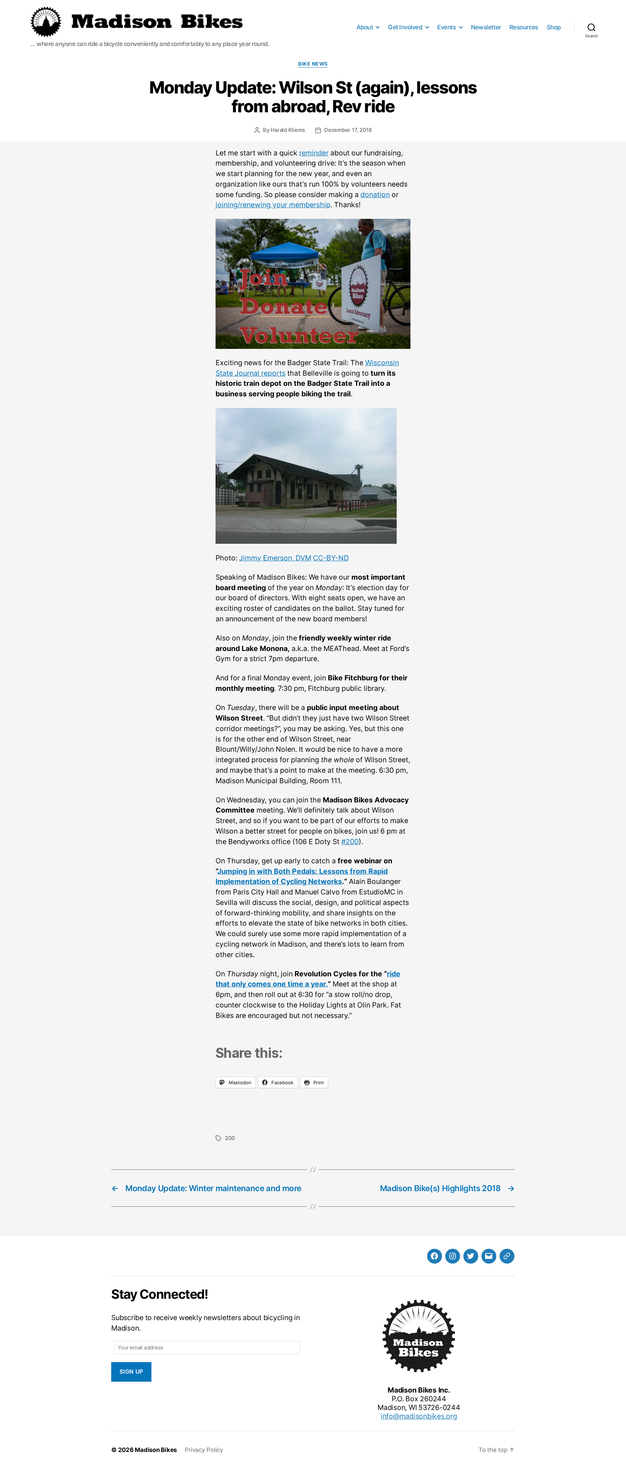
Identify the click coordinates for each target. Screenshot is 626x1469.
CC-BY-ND (331, 558)
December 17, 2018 (348, 130)
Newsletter (486, 27)
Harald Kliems (288, 130)
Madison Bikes (156, 1449)
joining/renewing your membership (273, 204)
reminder (314, 153)
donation (375, 194)
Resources (523, 27)
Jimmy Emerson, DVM (275, 558)
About (364, 27)
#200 (350, 841)
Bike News (313, 64)
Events (446, 27)
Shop (554, 27)
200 (230, 1138)
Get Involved (405, 27)
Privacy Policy (204, 1449)
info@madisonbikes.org (419, 1416)
